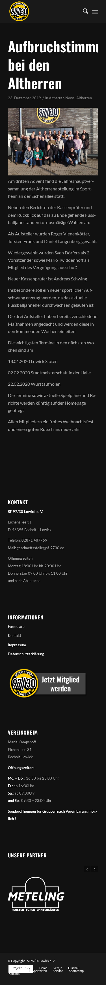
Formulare (16, 626)
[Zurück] (87, 869)
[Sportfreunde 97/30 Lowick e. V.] (44, 11)
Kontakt (14, 635)
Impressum (17, 645)
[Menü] (95, 11)
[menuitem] (82, 11)
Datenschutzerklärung (26, 654)
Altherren (84, 98)
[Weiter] (94, 869)
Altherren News (62, 98)
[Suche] (82, 11)
